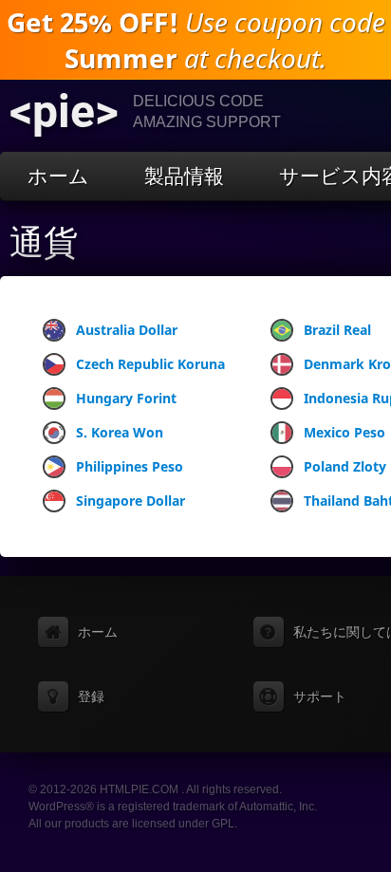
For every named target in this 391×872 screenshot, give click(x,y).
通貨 (43, 243)
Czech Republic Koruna (150, 364)
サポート (319, 696)
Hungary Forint (126, 398)
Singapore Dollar (130, 501)
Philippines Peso (129, 466)
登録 (91, 696)
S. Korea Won (119, 432)
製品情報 (184, 176)
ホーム (58, 176)
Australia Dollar (126, 330)
